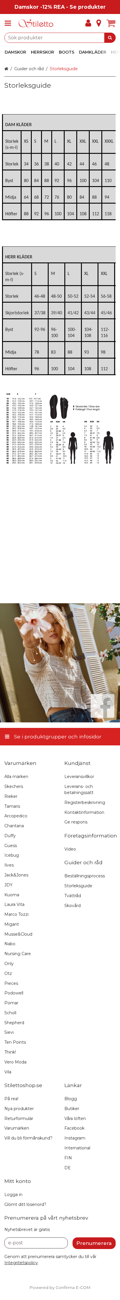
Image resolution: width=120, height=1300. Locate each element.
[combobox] (60, 38)
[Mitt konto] (88, 23)
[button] (21, 1262)
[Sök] (110, 38)
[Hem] (36, 23)
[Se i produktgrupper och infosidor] (9, 23)
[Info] (99, 23)
